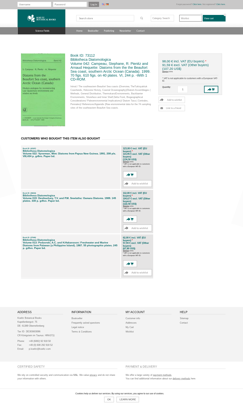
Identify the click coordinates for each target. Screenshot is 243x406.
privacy (93, 375)
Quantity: (166, 87)
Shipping (165, 71)
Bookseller (77, 318)
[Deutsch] (107, 4)
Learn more (128, 399)
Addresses (131, 322)
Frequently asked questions (86, 322)
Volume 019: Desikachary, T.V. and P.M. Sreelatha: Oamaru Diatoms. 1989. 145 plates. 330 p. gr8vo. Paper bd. (69, 199)
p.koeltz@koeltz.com (40, 349)
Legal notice (78, 327)
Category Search (161, 18)
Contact (184, 322)
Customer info (133, 318)
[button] (42, 30)
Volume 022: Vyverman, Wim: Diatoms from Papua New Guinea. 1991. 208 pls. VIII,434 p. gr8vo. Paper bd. (69, 155)
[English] (103, 4)
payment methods (162, 375)
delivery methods (181, 378)
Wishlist (130, 331)
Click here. (197, 4)
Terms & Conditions (82, 331)
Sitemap (184, 318)
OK (109, 399)
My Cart (130, 327)
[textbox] (105, 18)
